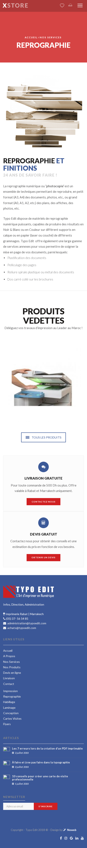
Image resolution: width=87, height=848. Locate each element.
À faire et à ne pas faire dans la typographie (41, 762)
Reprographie (12, 696)
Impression (10, 691)
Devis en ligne (12, 672)
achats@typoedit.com (21, 628)
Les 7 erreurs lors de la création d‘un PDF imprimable (47, 748)
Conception (11, 713)
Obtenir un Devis (43, 557)
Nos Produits (11, 667)
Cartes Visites (12, 718)
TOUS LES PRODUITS (46, 437)
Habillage (9, 702)
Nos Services (51, 37)
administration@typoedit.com (26, 623)
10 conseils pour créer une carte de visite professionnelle (40, 778)
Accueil (31, 37)
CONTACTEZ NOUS (44, 501)
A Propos (9, 656)
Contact (8, 684)
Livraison (9, 678)
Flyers (7, 724)
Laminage (9, 707)
